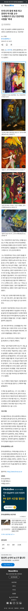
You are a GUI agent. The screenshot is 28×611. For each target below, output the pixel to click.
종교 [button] (8, 545)
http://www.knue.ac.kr (14, 472)
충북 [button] (3, 548)
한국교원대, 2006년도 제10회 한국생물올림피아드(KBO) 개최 (19, 529)
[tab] (14, 582)
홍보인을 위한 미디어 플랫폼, (14, 2)
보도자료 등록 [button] (14, 577)
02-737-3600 (14, 597)
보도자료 (14, 582)
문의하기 (14, 600)
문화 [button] (3, 545)
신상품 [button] (19, 545)
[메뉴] (2, 5)
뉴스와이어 (8, 50)
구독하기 (23, 517)
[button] (2, 45)
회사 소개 (11, 608)
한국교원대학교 (6, 39)
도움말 (14, 594)
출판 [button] (13, 545)
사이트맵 (22, 608)
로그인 (5, 608)
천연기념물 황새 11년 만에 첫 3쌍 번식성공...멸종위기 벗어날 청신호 (19, 522)
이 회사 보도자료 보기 (7, 534)
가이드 (14, 590)
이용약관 (16, 608)
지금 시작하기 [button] (7, 564)
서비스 (14, 586)
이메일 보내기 (5, 484)
